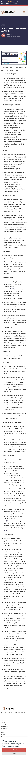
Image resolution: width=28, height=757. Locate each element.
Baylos (10, 34)
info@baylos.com (9, 521)
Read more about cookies (12, 746)
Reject (14, 753)
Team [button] (2, 730)
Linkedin (17, 720)
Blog (3, 25)
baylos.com (9, 641)
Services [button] (3, 724)
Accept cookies (14, 749)
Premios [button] (3, 736)
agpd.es (6, 530)
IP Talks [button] (3, 734)
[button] (24, 12)
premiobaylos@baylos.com (12, 289)
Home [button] (3, 720)
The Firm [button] (3, 722)
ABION (10, 2)
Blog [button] (2, 732)
